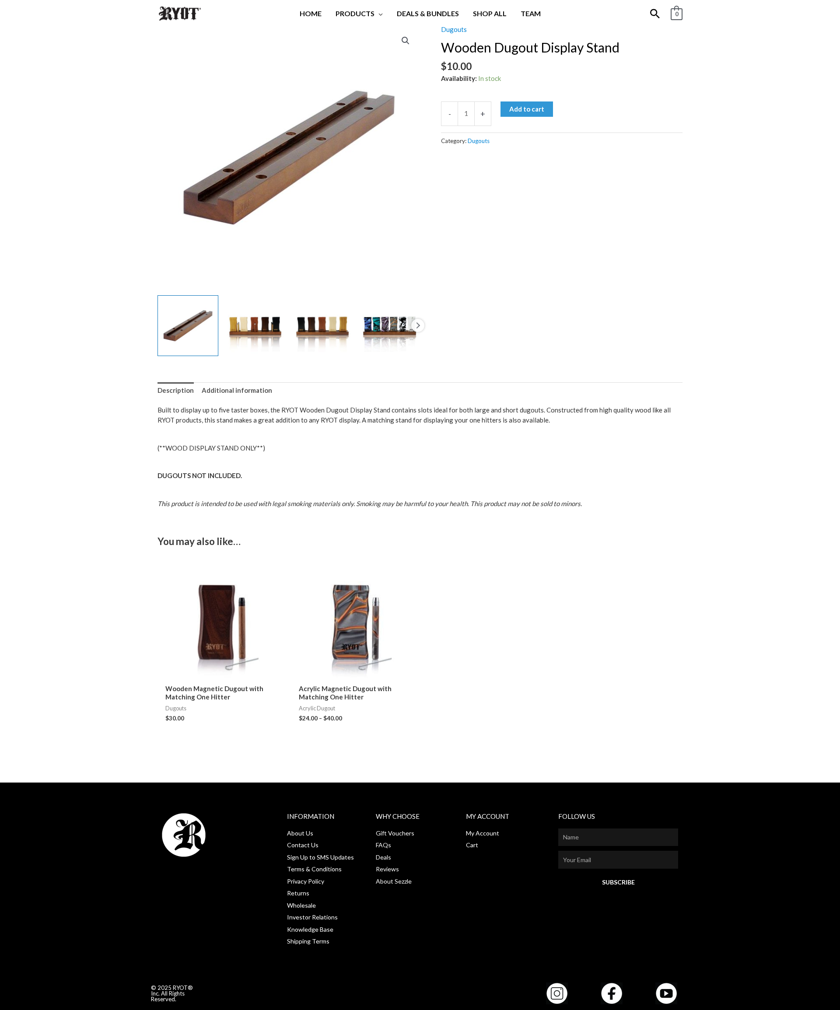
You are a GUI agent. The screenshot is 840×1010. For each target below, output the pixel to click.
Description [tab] (176, 390)
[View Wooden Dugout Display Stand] (188, 325)
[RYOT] (179, 13)
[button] (378, 13)
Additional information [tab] (237, 390)
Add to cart (526, 109)
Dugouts (454, 29)
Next (417, 325)
